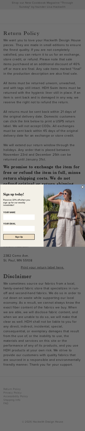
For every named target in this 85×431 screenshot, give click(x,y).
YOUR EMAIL (9, 224)
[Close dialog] (82, 186)
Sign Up (19, 237)
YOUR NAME (9, 212)
